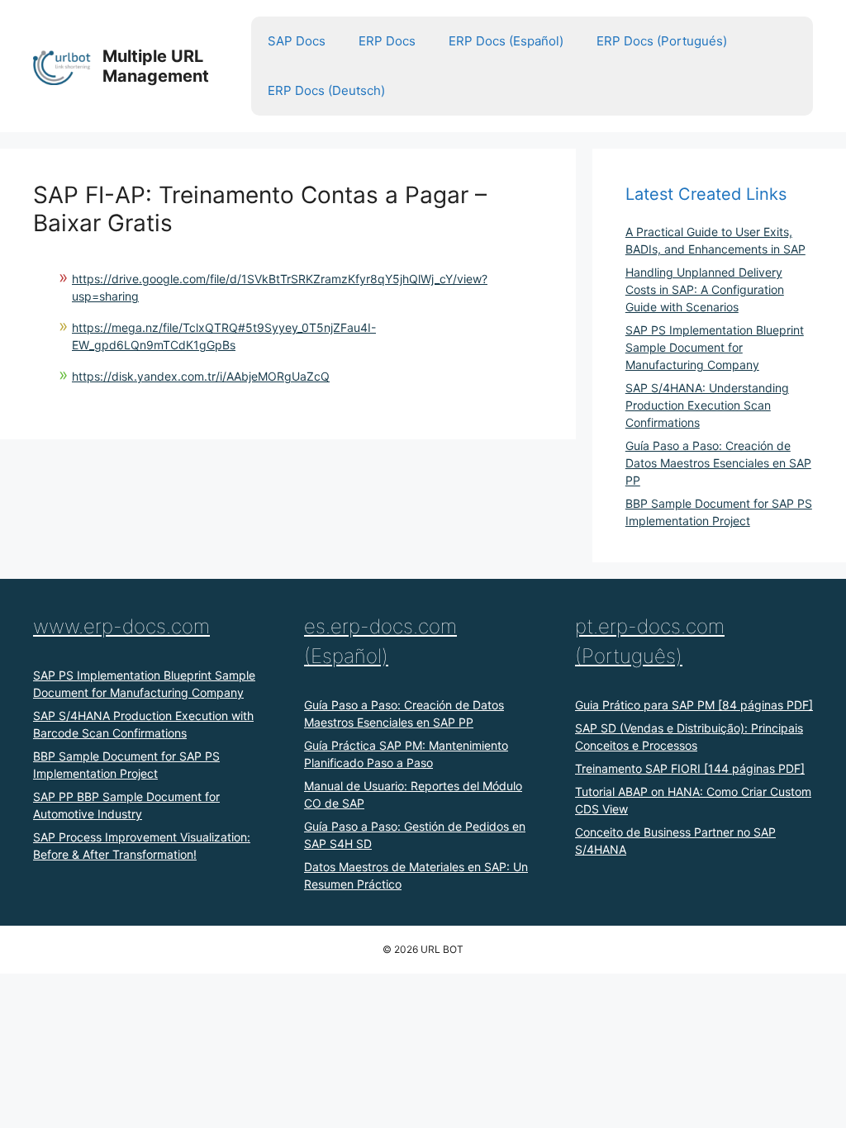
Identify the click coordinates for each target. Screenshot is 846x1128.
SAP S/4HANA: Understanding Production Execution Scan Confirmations (707, 405)
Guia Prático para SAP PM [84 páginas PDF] (694, 705)
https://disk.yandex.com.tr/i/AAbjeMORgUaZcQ (201, 376)
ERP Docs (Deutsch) (326, 90)
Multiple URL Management (155, 66)
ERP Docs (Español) (506, 41)
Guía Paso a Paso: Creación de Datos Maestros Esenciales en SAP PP (718, 462)
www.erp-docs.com (121, 626)
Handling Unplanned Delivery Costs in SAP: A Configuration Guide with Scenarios (704, 289)
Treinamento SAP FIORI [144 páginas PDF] (690, 768)
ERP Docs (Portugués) (661, 41)
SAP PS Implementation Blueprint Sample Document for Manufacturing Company (714, 347)
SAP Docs (297, 41)
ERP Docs (387, 41)
